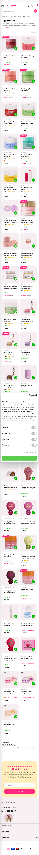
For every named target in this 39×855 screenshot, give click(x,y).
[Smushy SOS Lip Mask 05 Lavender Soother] (28, 508)
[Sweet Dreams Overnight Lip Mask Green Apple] (28, 110)
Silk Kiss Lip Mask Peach (9, 725)
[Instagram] (2, 811)
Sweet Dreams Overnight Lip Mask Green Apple (27, 122)
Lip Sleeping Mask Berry (9, 56)
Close (19, 826)
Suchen (35, 11)
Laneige (6, 54)
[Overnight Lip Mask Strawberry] (10, 543)
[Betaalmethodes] (8, 849)
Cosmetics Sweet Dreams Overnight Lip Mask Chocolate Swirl (10, 486)
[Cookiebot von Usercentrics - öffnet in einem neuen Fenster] (28, 395)
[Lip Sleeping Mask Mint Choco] (28, 142)
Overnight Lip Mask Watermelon (27, 590)
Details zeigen (28, 452)
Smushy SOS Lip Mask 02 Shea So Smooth (28, 488)
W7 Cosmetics (25, 54)
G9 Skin (23, 655)
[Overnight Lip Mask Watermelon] (28, 577)
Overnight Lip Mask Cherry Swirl (10, 122)
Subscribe (20, 791)
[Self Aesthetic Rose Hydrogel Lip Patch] (28, 645)
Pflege (11, 16)
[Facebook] (12, 811)
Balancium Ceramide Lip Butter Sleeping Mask (10, 287)
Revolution (24, 317)
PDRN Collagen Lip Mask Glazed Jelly (27, 254)
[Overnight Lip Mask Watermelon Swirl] (10, 307)
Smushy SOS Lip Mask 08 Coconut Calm (10, 591)
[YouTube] (8, 811)
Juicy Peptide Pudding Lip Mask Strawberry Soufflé (27, 320)
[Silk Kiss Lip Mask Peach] (10, 712)
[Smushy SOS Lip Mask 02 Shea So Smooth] (28, 474)
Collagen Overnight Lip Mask (27, 386)
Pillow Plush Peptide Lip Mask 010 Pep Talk (10, 254)
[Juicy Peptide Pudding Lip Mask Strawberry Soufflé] (28, 307)
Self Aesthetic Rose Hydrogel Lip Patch (27, 657)
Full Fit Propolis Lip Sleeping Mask (27, 287)
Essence (6, 218)
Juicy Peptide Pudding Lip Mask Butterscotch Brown (10, 386)
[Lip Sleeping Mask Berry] (10, 44)
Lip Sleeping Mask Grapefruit (9, 89)
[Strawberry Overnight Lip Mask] (28, 44)
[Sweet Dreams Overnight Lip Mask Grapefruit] (10, 175)
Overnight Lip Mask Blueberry (10, 155)
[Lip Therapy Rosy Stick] (28, 175)
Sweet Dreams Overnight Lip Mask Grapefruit (10, 188)
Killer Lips (7, 689)
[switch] (34, 433)
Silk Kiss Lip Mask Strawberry (9, 692)
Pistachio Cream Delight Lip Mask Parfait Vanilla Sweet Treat (28, 221)
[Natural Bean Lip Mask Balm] (10, 612)
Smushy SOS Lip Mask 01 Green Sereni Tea (28, 557)
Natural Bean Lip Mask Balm (9, 624)
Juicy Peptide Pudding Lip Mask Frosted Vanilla (9, 353)
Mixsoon (6, 622)
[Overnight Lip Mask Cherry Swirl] (10, 110)
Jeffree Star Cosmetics (28, 622)
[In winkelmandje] (15, 48)
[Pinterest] (5, 811)
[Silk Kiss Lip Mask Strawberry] (10, 679)
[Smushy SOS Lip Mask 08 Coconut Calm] (10, 577)
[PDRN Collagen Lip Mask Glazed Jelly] (28, 241)
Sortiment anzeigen (3, 5)
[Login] (28, 6)
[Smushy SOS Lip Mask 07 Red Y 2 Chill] (10, 645)
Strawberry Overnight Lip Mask (28, 56)
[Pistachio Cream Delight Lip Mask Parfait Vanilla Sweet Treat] (28, 208)
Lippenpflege (17, 16)
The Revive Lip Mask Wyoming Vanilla (27, 624)
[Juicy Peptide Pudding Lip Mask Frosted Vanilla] (10, 340)
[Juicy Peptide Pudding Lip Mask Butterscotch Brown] (10, 373)
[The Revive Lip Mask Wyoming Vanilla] (28, 612)
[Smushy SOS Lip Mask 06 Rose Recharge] (10, 508)
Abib (22, 251)
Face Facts (24, 383)
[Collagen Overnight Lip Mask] (28, 373)
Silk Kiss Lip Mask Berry (26, 692)
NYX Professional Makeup (26, 484)
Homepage (5, 16)
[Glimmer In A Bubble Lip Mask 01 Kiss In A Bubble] (10, 208)
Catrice (23, 218)
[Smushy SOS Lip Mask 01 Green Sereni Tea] (28, 543)
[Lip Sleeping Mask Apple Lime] (28, 77)
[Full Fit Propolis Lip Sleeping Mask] (28, 274)
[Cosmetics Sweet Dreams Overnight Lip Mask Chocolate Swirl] (10, 474)
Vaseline (23, 185)
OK (19, 458)
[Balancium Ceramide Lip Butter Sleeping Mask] (10, 274)
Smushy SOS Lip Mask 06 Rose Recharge (10, 522)
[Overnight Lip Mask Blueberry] (10, 142)
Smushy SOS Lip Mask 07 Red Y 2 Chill (10, 659)
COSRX (5, 284)
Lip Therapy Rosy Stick (26, 188)
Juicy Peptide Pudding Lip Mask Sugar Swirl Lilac (26, 353)
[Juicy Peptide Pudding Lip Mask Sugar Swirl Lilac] (28, 340)
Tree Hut (6, 553)
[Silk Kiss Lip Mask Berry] (28, 679)
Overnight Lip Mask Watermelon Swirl (10, 320)
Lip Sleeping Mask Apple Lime (27, 89)
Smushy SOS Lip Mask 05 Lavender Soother (28, 522)
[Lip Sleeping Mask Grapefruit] (10, 77)
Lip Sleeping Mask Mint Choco (27, 155)
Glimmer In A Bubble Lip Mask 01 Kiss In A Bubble (10, 221)
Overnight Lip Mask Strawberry (10, 555)
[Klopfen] (15, 811)
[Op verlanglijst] (16, 38)
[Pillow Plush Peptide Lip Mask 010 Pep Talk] (10, 241)
